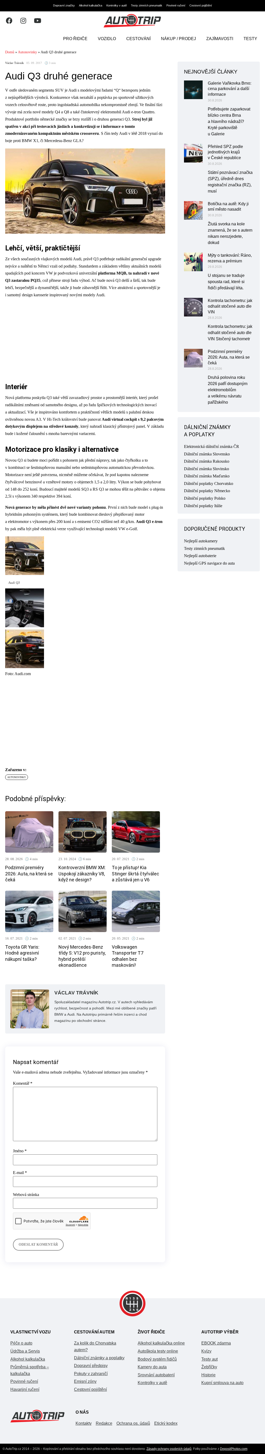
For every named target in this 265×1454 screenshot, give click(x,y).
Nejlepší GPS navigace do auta (209, 563)
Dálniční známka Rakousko (206, 461)
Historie (208, 1375)
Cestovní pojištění (200, 5)
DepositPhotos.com (233, 1449)
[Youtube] (37, 20)
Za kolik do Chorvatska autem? (95, 1346)
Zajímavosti (219, 38)
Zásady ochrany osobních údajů (169, 1449)
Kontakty (84, 1423)
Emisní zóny (85, 1381)
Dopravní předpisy (91, 1365)
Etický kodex (166, 1423)
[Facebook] (9, 20)
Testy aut (209, 1359)
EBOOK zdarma (216, 1343)
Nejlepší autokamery (201, 541)
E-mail (20, 1173)
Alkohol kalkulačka (90, 5)
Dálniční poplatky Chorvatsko (208, 483)
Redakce (104, 1423)
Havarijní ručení (24, 1389)
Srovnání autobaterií (156, 1375)
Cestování (138, 38)
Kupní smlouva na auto (222, 1383)
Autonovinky (27, 52)
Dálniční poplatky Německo (207, 491)
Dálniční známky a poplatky (99, 1358)
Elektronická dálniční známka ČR (211, 446)
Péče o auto (21, 1343)
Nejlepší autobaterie (200, 555)
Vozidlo (107, 38)
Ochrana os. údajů (133, 1423)
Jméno (20, 1151)
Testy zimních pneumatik (146, 5)
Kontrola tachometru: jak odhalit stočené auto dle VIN (230, 306)
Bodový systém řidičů (157, 1359)
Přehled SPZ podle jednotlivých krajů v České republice (225, 152)
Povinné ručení (175, 5)
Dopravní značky (64, 5)
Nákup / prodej (178, 38)
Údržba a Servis (25, 1351)
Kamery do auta (152, 1367)
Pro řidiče (75, 38)
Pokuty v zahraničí (91, 1373)
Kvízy (206, 1351)
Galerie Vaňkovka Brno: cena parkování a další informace (229, 89)
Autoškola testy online (158, 1351)
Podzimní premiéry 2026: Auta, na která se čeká (29, 873)
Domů (9, 52)
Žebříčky (209, 1367)
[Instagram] (23, 20)
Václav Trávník (14, 63)
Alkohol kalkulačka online (161, 1343)
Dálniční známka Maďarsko (207, 476)
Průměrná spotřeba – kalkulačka (29, 1370)
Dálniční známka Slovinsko (206, 469)
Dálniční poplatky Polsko (204, 498)
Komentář (22, 1083)
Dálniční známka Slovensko (207, 454)
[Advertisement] (85, 338)
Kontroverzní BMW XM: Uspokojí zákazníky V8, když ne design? (82, 873)
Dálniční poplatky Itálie (203, 506)
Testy (250, 38)
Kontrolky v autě (116, 5)
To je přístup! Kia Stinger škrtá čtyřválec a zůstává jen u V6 (135, 873)
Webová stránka (26, 1195)
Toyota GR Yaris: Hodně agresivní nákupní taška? (22, 953)
